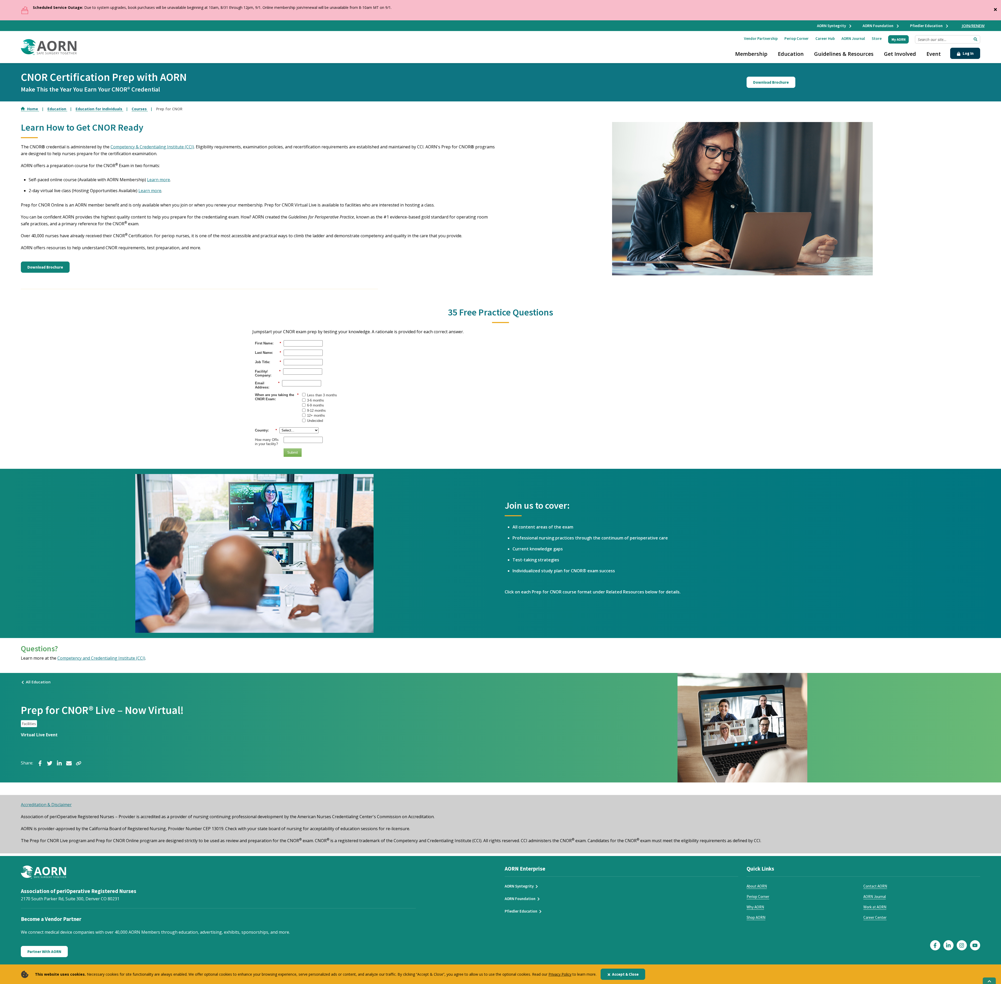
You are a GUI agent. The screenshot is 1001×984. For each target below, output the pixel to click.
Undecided (315, 421)
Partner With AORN (44, 951)
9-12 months (316, 410)
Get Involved (900, 53)
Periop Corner (796, 38)
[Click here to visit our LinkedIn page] (948, 945)
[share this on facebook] (40, 763)
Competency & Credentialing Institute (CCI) (152, 147)
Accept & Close (625, 974)
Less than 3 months (322, 395)
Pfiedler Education (926, 25)
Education (791, 53)
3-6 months (315, 400)
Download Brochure (771, 82)
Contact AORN (875, 886)
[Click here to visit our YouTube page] (975, 945)
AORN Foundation (878, 25)
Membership (751, 53)
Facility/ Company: (267, 373)
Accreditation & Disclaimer (46, 804)
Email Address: (267, 385)
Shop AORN (756, 917)
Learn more (158, 180)
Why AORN (755, 906)
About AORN (757, 886)
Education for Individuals (99, 108)
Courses (140, 108)
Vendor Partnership (761, 38)
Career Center (875, 917)
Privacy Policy (559, 974)
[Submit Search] (975, 39)
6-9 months (315, 405)
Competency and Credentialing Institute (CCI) (101, 658)
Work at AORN (874, 906)
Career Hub (825, 38)
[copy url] (78, 763)
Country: (266, 430)
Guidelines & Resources (844, 53)
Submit (292, 452)
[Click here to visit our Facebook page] (935, 945)
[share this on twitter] (49, 763)
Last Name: (268, 353)
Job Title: (268, 362)
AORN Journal (853, 38)
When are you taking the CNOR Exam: (276, 397)
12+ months (316, 415)
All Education (38, 681)
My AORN (899, 39)
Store (877, 38)
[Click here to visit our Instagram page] (962, 945)
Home (33, 108)
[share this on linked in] (59, 763)
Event (933, 53)
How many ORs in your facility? (267, 442)
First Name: (268, 343)
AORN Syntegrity (832, 25)
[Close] (995, 8)
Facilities (29, 723)
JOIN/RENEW (973, 25)
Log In (968, 53)
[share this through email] (69, 763)
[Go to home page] (49, 47)
